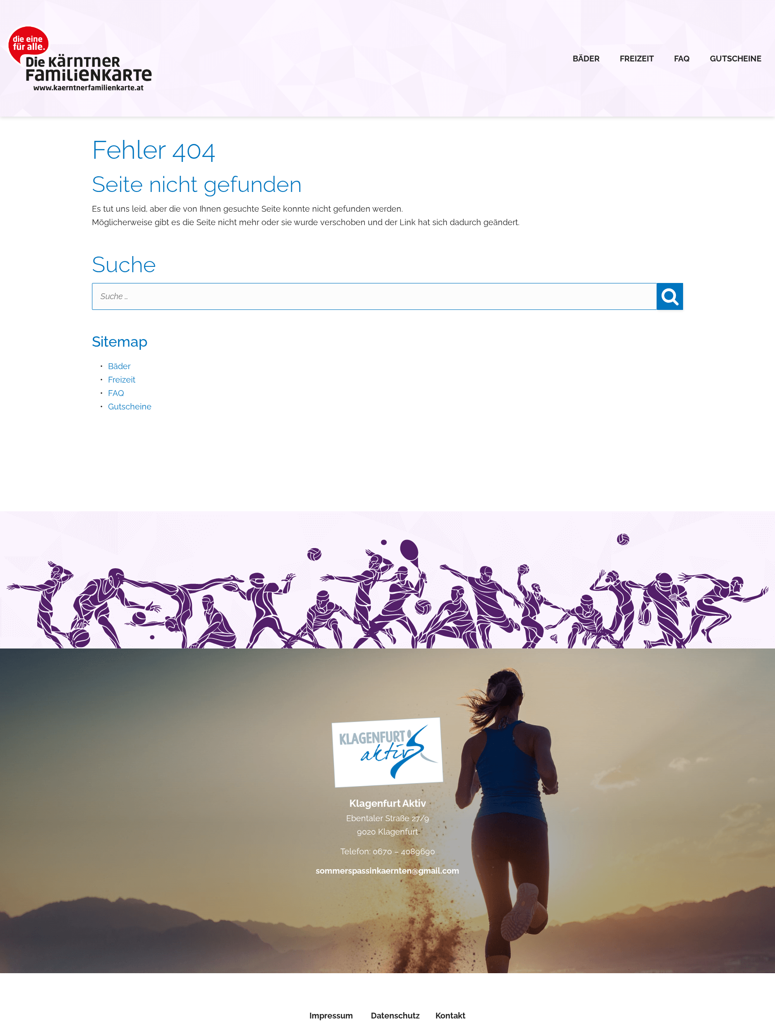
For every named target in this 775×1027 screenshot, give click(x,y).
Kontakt (450, 1015)
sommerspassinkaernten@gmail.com (387, 870)
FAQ (682, 58)
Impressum (331, 1015)
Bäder (586, 58)
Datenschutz (395, 1015)
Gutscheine (736, 58)
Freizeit (637, 58)
